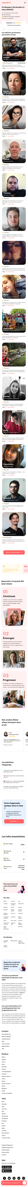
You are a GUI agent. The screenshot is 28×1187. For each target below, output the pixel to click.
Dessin (3, 1086)
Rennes (3, 1125)
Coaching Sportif (6, 941)
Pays (3, 1041)
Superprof (3, 29)
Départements (5, 1046)
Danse (3, 1081)
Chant (3, 1061)
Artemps (6, 903)
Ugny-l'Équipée (20, 923)
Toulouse (4, 1108)
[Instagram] (14, 1178)
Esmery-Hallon (13, 910)
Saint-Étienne (5, 1133)
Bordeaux (4, 1121)
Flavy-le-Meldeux (6, 914)
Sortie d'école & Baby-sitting (21, 942)
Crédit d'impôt (5, 1150)
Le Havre (13, 901)
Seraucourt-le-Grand (6, 923)
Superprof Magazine (7, 1145)
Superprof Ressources (7, 1147)
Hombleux (20, 913)
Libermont (13, 916)
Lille (19, 901)
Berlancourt (21, 903)
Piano (3, 1064)
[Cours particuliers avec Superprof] (6, 3)
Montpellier (5, 1118)
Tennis (3, 1078)
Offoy (5, 920)
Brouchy (5, 907)
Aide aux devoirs (6, 1076)
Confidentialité (6, 1039)
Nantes (4, 1113)
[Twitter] (9, 1178)
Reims (3, 1128)
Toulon (3, 1135)
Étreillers (20, 926)
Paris (3, 1101)
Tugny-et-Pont (13, 923)
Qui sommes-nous (6, 1034)
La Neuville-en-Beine (6, 917)
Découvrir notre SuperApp (8, 1163)
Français (4, 1074)
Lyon (3, 1106)
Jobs (3, 1048)
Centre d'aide (5, 1152)
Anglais (4, 1059)
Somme (8, 29)
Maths (3, 1057)
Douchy (20, 907)
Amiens (5, 901)
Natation (4, 1066)
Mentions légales (6, 1036)
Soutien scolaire (5, 946)
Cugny (12, 907)
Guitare (4, 1069)
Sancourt (20, 920)
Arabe (3, 1090)
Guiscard (13, 913)
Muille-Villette (20, 917)
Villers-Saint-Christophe (6, 928)
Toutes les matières (7, 1093)
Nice (3, 1111)
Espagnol (4, 1088)
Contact (4, 1154)
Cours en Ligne (5, 1043)
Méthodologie (14, 940)
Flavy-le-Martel (20, 910)
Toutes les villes (6, 1137)
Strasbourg (5, 1116)
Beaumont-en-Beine (13, 904)
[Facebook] (4, 1178)
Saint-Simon (14, 920)
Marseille (4, 1104)
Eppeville (6, 909)
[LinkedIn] (18, 1178)
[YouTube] (23, 1178)
